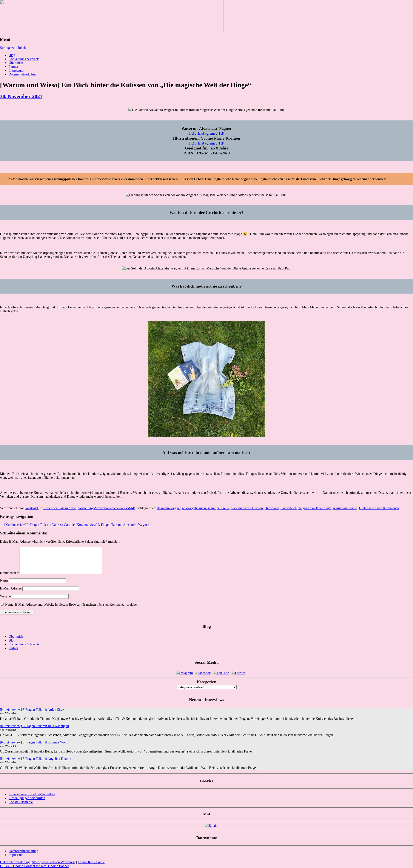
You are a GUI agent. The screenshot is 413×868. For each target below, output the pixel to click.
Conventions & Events (24, 59)
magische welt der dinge (314, 508)
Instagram (206, 133)
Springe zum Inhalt (13, 47)
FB (191, 133)
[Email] (211, 825)
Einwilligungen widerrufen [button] (27, 798)
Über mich (16, 63)
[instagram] (184, 673)
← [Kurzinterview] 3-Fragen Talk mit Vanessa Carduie (37, 524)
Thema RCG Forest (91, 862)
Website (5, 596)
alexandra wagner (168, 508)
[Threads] (238, 673)
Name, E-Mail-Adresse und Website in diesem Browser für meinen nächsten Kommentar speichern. (72, 604)
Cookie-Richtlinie (21, 802)
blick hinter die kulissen (247, 508)
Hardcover (272, 508)
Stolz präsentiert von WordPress (53, 862)
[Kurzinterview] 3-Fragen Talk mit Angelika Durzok (35, 758)
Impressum (16, 70)
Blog (12, 55)
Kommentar (9, 573)
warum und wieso (345, 508)
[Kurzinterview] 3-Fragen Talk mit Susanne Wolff (34, 742)
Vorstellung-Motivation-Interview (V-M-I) (106, 508)
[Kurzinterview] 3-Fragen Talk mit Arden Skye (32, 709)
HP (221, 133)
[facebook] (202, 673)
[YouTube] (221, 673)
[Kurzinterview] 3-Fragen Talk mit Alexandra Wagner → (114, 524)
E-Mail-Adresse (11, 588)
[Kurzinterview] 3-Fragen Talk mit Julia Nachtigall (34, 726)
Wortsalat (31, 508)
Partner (13, 66)
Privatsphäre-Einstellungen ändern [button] (32, 794)
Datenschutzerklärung (23, 74)
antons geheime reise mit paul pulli (205, 508)
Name (4, 580)
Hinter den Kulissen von (59, 508)
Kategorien (206, 681)
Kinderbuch (288, 508)
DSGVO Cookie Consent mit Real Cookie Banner (34, 866)
